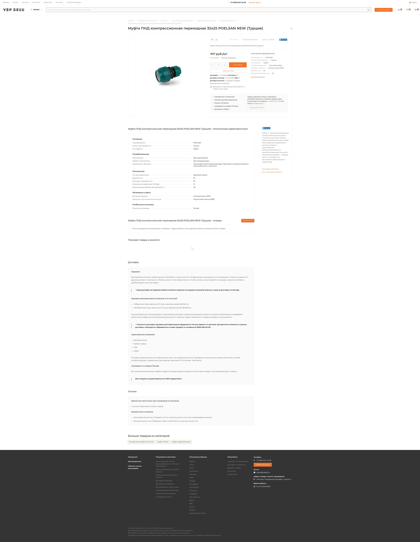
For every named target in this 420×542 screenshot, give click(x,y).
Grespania (193, 494)
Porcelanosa (194, 487)
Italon (191, 468)
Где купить (231, 471)
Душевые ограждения (165, 484)
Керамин (193, 474)
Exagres (192, 510)
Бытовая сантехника (164, 481)
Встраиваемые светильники (167, 487)
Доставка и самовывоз (236, 465)
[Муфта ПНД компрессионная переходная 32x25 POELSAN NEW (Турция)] (169, 75)
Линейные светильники (165, 494)
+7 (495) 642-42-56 (238, 2)
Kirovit (191, 507)
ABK (191, 504)
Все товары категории (270, 169)
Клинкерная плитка (164, 497)
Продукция (132, 457)
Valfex (191, 478)
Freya (191, 465)
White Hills (193, 471)
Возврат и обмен (234, 468)
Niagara (192, 481)
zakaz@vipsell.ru (258, 103)
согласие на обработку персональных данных (178, 535)
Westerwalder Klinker (197, 513)
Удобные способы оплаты (237, 461)
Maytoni (192, 461)
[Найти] (368, 9)
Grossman (193, 491)
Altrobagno (193, 484)
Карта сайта (232, 474)
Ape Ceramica (194, 497)
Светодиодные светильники (167, 490)
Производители (134, 461)
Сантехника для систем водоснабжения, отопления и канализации (168, 463)
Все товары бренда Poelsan (272, 172)
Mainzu (192, 500)
